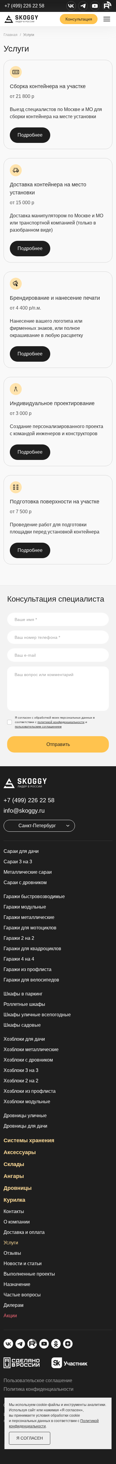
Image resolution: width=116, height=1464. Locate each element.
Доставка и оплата (24, 1232)
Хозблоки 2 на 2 (21, 1080)
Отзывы (12, 1253)
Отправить (58, 744)
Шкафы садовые (22, 1025)
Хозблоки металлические (31, 1049)
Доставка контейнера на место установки (48, 189)
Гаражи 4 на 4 (19, 959)
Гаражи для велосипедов (31, 979)
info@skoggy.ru (24, 810)
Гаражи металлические (29, 917)
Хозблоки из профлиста (30, 1091)
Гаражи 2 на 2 (19, 938)
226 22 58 (29, 800)
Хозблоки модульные (27, 1101)
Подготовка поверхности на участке (54, 502)
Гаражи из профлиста (27, 969)
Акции (10, 1315)
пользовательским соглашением (38, 726)
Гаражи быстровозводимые (34, 896)
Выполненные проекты (29, 1273)
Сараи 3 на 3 (18, 861)
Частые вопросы (22, 1294)
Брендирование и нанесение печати (55, 298)
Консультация (78, 19)
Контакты (14, 1211)
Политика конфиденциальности (38, 1389)
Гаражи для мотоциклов (30, 927)
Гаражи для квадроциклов (32, 948)
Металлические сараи (28, 872)
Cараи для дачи (21, 851)
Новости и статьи (23, 1263)
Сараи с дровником (25, 882)
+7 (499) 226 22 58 (24, 5)
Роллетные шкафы (24, 1004)
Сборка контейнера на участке (48, 86)
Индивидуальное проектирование (52, 403)
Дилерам (13, 1305)
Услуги (11, 1242)
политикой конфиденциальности (60, 722)
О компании (17, 1221)
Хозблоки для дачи (24, 1039)
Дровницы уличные (25, 1115)
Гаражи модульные (25, 906)
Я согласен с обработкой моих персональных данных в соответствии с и (55, 722)
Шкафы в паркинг (23, 993)
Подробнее (30, 135)
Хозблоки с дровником (28, 1059)
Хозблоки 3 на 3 (21, 1070)
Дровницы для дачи (25, 1126)
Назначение (17, 1284)
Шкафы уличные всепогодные (37, 1014)
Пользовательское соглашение (38, 1380)
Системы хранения (29, 1140)
